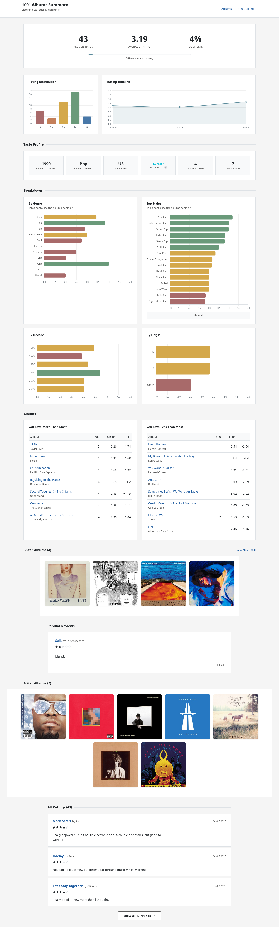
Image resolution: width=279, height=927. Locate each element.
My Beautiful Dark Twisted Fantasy (171, 456)
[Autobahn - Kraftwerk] (187, 716)
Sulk (58, 641)
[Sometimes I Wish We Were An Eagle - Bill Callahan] (235, 716)
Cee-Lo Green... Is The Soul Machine (172, 503)
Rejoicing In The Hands (45, 480)
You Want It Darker (161, 468)
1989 (33, 444)
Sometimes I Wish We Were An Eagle (173, 491)
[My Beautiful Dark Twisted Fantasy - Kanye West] (91, 716)
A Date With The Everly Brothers (51, 515)
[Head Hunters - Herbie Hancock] (163, 764)
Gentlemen (37, 503)
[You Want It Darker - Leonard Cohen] (139, 716)
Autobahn (154, 480)
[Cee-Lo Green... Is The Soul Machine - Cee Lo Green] (43, 716)
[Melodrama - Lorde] (211, 583)
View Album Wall (246, 550)
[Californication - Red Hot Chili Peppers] (163, 583)
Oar (150, 527)
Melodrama (38, 456)
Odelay (58, 856)
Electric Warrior (159, 515)
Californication (40, 468)
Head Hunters (157, 444)
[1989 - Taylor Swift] (67, 583)
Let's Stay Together (68, 886)
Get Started (246, 9)
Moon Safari (62, 821)
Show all (198, 315)
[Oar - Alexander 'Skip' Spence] (115, 764)
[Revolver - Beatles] (115, 583)
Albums (226, 9)
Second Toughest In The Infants (51, 491)
